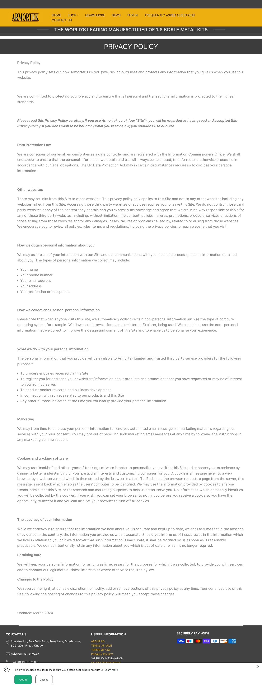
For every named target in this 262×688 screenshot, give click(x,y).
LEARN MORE (95, 15)
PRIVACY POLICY (102, 654)
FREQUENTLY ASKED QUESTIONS (170, 15)
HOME (56, 15)
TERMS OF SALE (101, 645)
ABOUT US (98, 641)
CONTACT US (62, 20)
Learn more (111, 669)
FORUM (132, 15)
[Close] (258, 666)
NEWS (116, 15)
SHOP (72, 15)
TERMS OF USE (100, 649)
